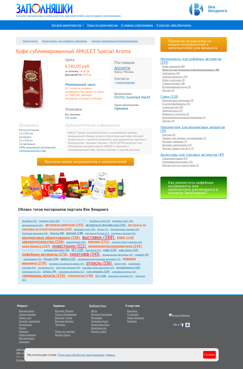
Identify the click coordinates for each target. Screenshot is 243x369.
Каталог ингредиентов (66, 25)
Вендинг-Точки (63, 317)
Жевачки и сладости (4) (175, 114)
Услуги (22, 328)
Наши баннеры (135, 317)
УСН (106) (101, 276)
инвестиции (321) (69, 246)
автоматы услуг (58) (85, 229)
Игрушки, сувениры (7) (174, 141)
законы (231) (99, 241)
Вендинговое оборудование (27, 312)
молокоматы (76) (33, 259)
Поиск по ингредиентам (102, 25)
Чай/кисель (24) (171, 73)
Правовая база (99, 321)
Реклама (132, 321)
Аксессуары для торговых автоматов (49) (192, 154)
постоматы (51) (46, 267)
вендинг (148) (75, 233)
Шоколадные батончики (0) (177, 100)
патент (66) (120, 263)
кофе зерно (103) (129, 250)
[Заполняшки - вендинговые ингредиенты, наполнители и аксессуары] (73, 186)
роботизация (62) (31, 271)
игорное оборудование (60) (127, 242)
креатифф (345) (85, 254)
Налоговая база (100, 324)
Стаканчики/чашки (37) (175, 158)
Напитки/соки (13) (172, 110)
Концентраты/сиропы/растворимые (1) (184, 117)
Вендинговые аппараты (26, 340)
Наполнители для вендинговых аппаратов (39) (192, 129)
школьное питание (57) (121, 276)
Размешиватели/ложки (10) (177, 162)
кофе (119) (110, 250)
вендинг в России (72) (97, 233)
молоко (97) (142, 254)
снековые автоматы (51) (71, 271)
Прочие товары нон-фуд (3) (178, 148)
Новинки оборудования (27, 333)
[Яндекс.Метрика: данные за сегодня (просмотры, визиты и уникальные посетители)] (179, 315)
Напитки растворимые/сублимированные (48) (190, 70)
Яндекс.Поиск (62, 335)
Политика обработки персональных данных (86, 355)
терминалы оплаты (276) (44, 275)
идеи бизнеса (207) (36, 246)
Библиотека (97, 306)
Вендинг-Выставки (101, 314)
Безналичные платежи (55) (125, 229)
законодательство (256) (43, 241)
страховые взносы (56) (124, 271)
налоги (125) (68, 259)
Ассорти (122, 68)
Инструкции (25, 324)
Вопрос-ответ (99, 331)
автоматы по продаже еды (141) (106, 225)
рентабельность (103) (128, 267)
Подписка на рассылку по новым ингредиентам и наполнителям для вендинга (192, 44)
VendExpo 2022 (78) (122, 221)
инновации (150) (32, 250)
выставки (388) (98, 237)
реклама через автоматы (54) (98, 267)
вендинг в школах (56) (123, 233)
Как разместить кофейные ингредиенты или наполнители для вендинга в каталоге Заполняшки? (193, 187)
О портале (133, 314)
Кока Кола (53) (94, 250)
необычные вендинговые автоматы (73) (99, 259)
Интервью (96, 317)
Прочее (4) (168, 90)
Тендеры (60, 324)
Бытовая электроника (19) (177, 145)
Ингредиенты (30, 41)
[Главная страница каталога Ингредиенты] (44, 8)
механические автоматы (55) (118, 254)
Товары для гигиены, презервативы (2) (184, 138)
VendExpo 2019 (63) (100, 221)
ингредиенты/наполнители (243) (115, 246)
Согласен (209, 354)
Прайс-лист (25, 317)
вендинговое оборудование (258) (51, 237)
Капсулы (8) (168, 134)
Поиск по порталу (65, 331)
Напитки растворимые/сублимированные (115, 41)
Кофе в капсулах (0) (173, 80)
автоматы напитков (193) (64, 225)
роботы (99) (50, 271)
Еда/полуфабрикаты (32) (176, 103)
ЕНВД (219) (125, 237)
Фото (94, 311)
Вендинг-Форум (64, 311)
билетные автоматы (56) (35, 233)
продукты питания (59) (68, 267)
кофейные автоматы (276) (45, 254)
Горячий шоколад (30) (174, 76)
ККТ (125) (78, 250)
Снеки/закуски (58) (172, 107)
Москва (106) (51, 259)
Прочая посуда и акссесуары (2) (180, 165)
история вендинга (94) (57, 250)
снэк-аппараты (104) (98, 271)
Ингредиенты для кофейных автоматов (64, 41)
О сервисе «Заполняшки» (137, 25)
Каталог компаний (29, 321)
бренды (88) (57, 233)
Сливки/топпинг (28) (173, 83)
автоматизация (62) (33, 225)
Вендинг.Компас (64, 321)
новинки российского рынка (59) (67, 263)
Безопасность (98, 328)
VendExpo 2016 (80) (49, 221)
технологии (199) (81, 275)
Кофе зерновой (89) (173, 66)
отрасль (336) (99, 263)
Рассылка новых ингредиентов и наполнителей (85, 161)
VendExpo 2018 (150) (75, 221)
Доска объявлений (66, 314)
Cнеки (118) (169, 96)
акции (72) (103, 229)
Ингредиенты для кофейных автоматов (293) (190, 61)
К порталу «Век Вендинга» (173, 25)
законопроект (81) (76, 242)
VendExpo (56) (29, 221)
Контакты (132, 311)
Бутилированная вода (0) (176, 87)
